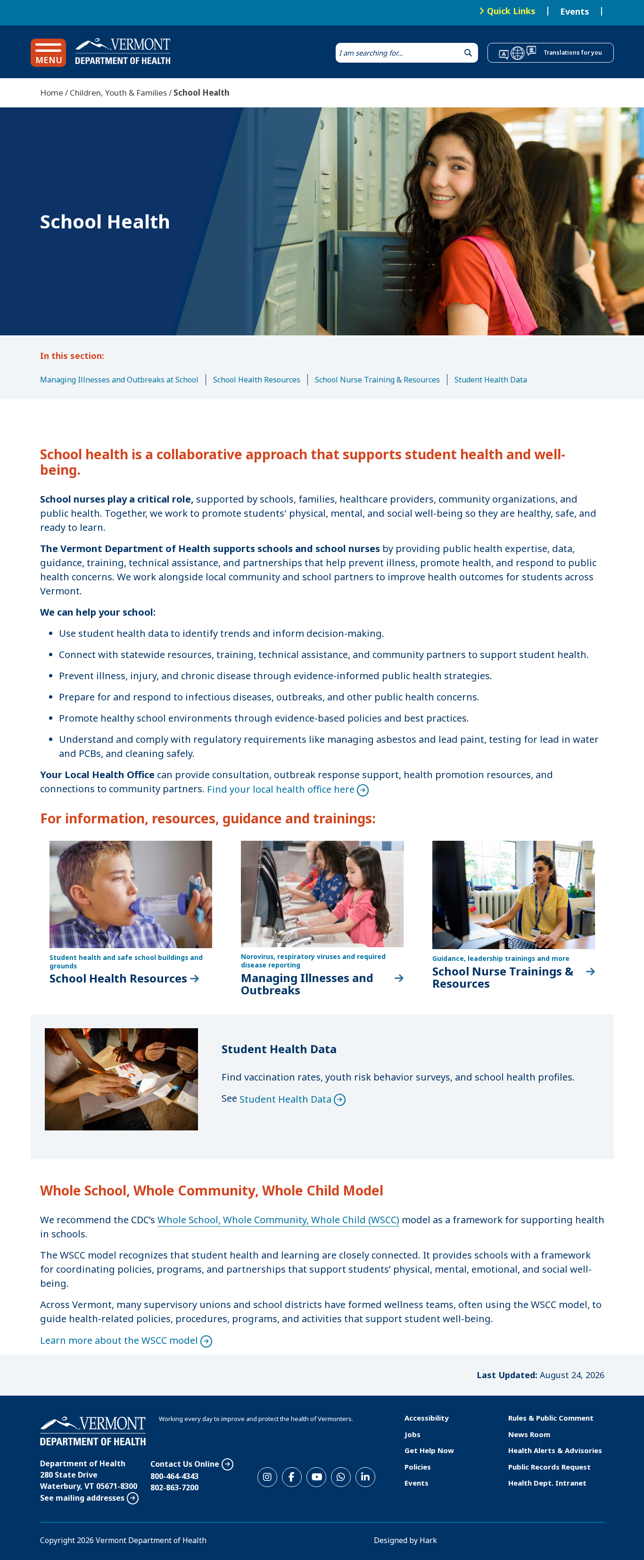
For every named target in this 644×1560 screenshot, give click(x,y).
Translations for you (573, 53)
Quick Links (511, 10)
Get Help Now (429, 1450)
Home (51, 92)
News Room (529, 1434)
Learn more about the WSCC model (119, 1340)
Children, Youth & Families (118, 92)
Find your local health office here (281, 789)
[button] (48, 53)
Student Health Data (490, 379)
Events (574, 11)
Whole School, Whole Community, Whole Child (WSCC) (278, 1219)
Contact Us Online (184, 1464)
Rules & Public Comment (551, 1417)
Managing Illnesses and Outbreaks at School (119, 379)
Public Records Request (549, 1466)
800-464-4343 (174, 1476)
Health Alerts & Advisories (555, 1450)
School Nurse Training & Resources (377, 379)
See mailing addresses (82, 1498)
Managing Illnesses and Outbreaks (307, 984)
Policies (418, 1466)
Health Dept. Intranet (547, 1482)
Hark (428, 1540)
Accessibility (427, 1417)
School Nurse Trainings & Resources (502, 977)
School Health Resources (256, 379)
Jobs (413, 1434)
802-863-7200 (174, 1487)
